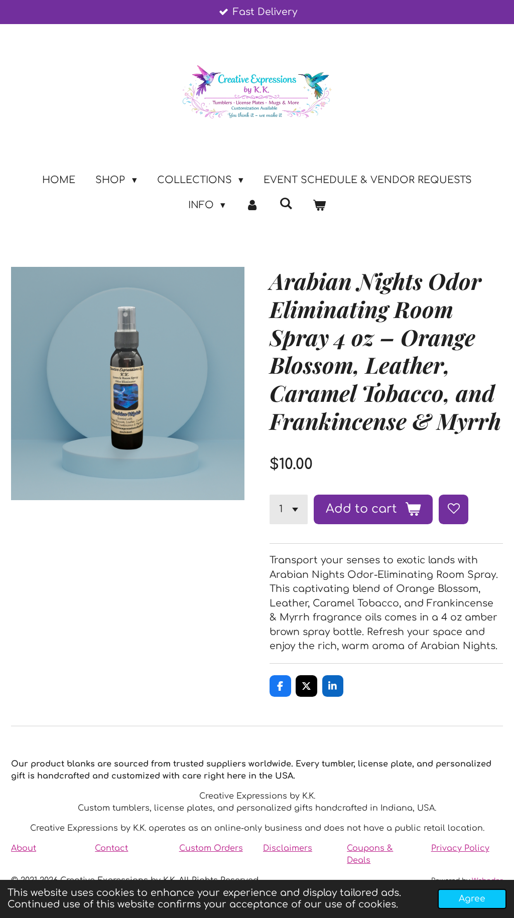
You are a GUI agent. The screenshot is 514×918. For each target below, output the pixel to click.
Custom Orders (211, 848)
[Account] (252, 205)
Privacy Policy (460, 848)
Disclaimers (287, 848)
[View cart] (319, 205)
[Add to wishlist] (453, 509)
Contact (111, 848)
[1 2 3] (289, 509)
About (23, 848)
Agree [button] (472, 898)
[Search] (286, 203)
